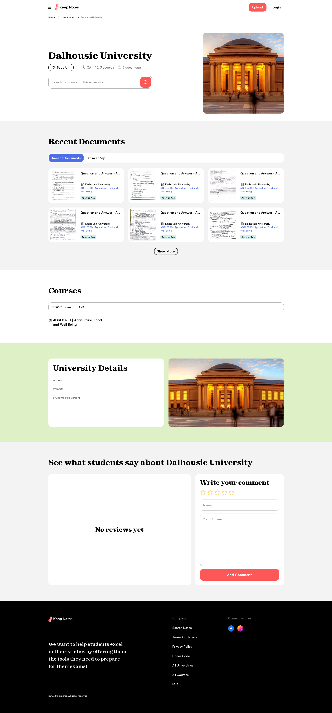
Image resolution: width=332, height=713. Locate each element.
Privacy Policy (182, 646)
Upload (257, 7)
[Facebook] (231, 630)
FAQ (175, 684)
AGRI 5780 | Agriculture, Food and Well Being (99, 190)
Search (145, 82)
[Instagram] (240, 630)
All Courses (180, 675)
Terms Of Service (184, 637)
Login (276, 7)
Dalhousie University (97, 184)
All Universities (182, 665)
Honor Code (181, 656)
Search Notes (182, 628)
